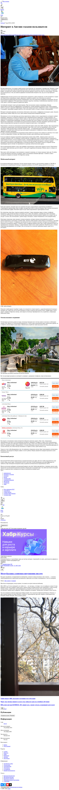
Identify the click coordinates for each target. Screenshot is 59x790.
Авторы (6, 757)
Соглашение (7, 769)
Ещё (5, 709)
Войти (5, 745)
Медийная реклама (9, 777)
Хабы (5, 754)
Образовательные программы (11, 780)
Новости (6, 753)
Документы (7, 767)
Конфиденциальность (9, 770)
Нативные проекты (9, 778)
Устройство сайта (8, 763)
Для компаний (7, 766)
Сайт (2, 511)
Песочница (7, 758)
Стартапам (6, 781)
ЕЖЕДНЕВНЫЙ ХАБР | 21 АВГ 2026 (11, 565)
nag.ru (5, 723)
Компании (6, 755)
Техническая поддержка (16, 787)
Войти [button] (2, 9)
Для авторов (7, 765)
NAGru (2, 23)
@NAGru (3, 520)
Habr (9, 788)
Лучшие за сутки (5, 715)
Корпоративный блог (9, 775)
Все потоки (6, 1)
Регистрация (7, 746)
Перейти (3, 562)
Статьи (5, 751)
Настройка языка (5, 787)
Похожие (12, 715)
